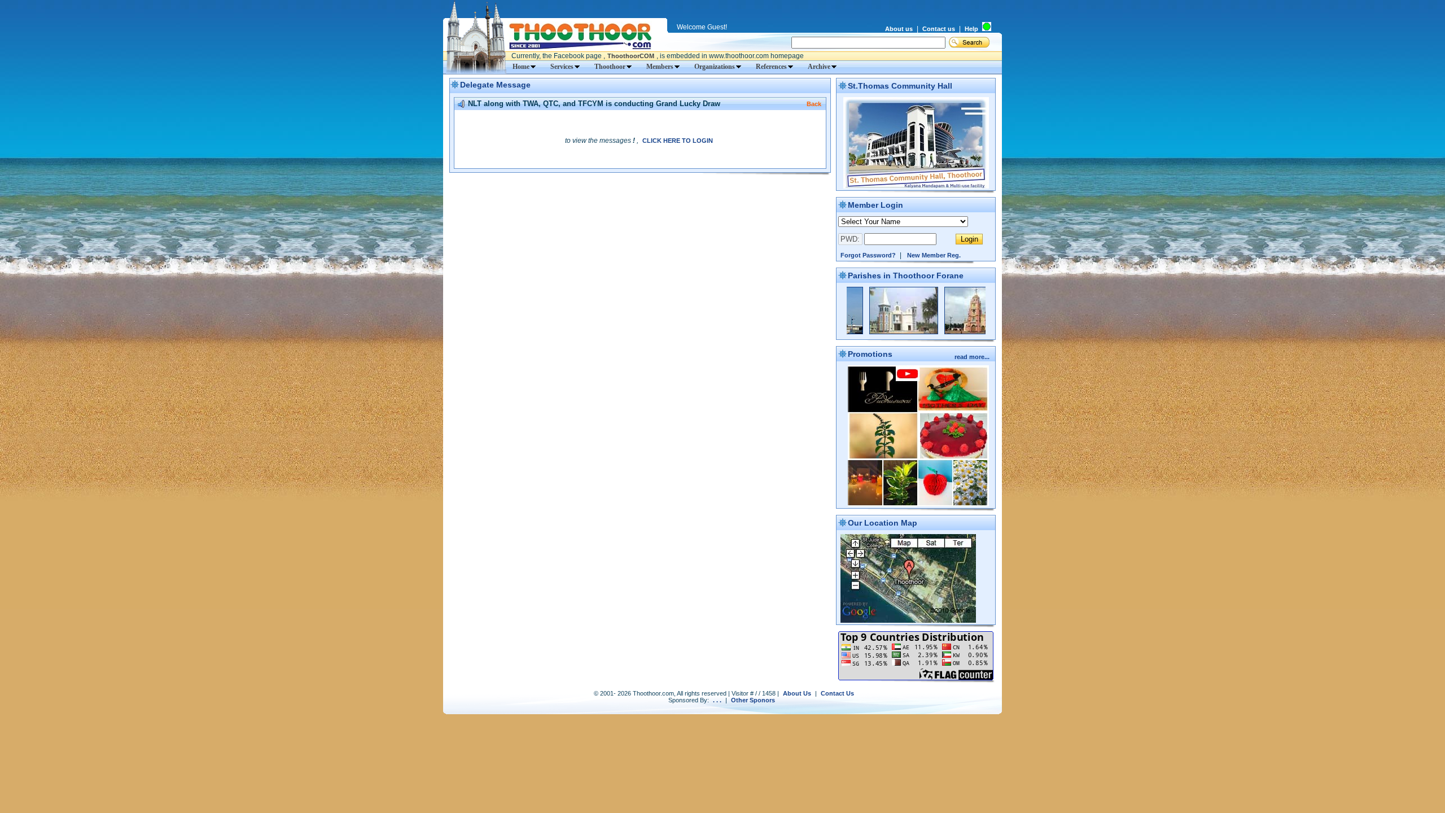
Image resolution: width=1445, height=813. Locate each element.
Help (971, 28)
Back (814, 103)
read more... (972, 356)
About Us (797, 693)
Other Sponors (753, 700)
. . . (717, 700)
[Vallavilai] (951, 332)
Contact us (938, 28)
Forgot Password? (868, 255)
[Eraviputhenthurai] (876, 332)
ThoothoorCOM (630, 56)
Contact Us (837, 693)
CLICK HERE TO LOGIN (677, 140)
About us (899, 28)
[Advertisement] (640, 195)
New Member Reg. (934, 255)
